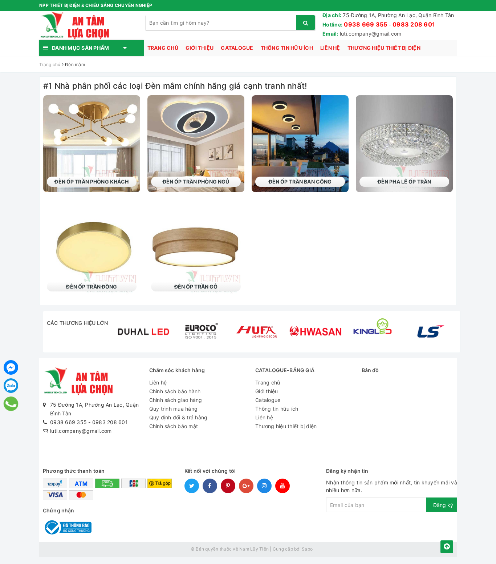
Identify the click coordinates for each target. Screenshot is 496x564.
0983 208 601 (414, 24)
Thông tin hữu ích (287, 48)
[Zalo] (11, 385)
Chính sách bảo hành (175, 391)
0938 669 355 (365, 24)
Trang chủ (162, 48)
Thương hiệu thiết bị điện (383, 48)
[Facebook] (11, 367)
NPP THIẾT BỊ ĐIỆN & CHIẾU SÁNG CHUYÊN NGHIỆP (95, 5)
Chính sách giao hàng (175, 400)
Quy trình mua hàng (173, 409)
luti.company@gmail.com (371, 34)
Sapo (307, 549)
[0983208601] (11, 403)
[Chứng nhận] (67, 527)
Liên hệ (330, 48)
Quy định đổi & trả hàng (178, 417)
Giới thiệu (200, 48)
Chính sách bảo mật (173, 426)
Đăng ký (443, 505)
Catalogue (237, 48)
